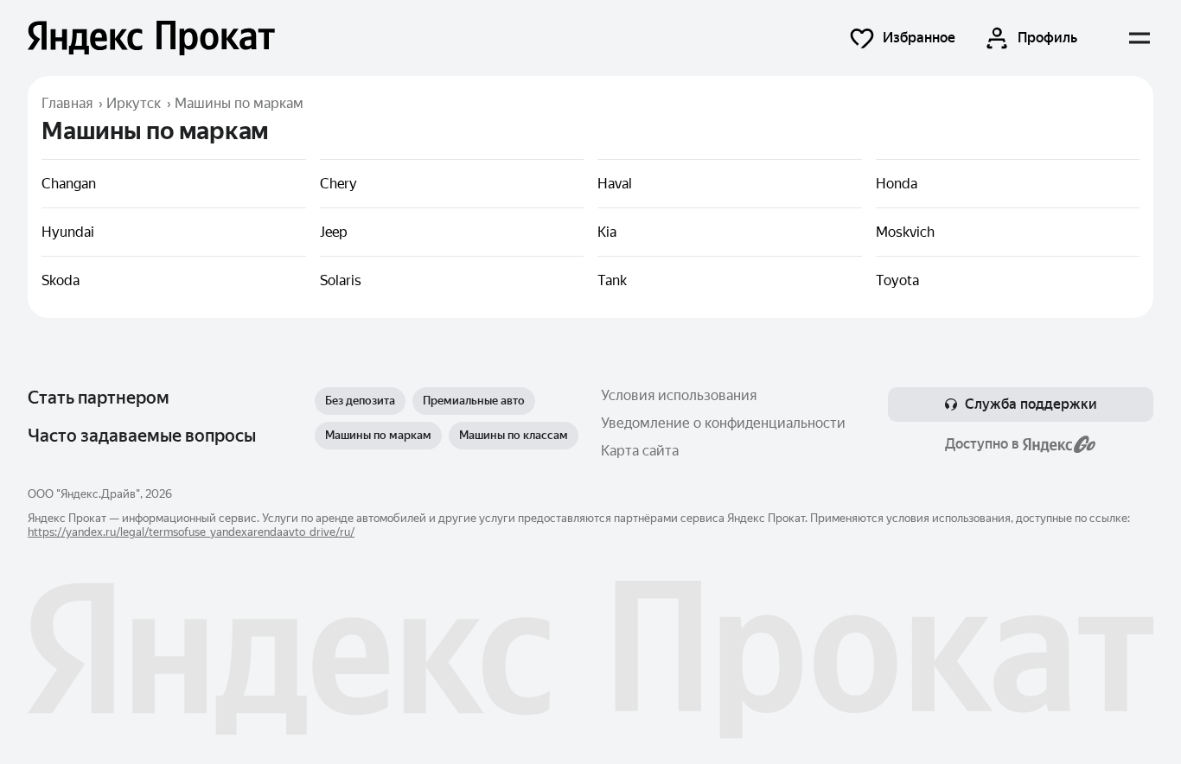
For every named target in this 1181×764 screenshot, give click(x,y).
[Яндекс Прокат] (151, 38)
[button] (901, 38)
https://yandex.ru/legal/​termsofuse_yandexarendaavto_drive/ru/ (191, 531)
